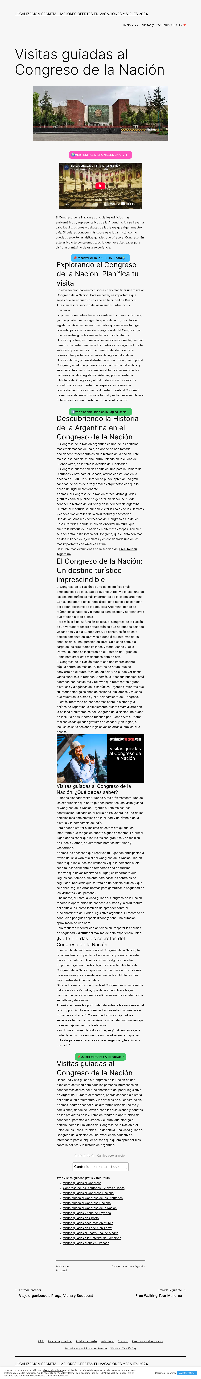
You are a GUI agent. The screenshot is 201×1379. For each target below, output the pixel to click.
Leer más (171, 1373)
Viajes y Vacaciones (53, 1370)
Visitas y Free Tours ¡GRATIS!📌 (164, 25)
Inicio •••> (130, 25)
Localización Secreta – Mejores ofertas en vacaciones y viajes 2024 (81, 1364)
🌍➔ (100, 155)
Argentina (140, 1266)
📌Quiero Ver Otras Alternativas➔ (100, 1057)
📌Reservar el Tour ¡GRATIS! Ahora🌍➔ (100, 258)
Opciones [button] (160, 1373)
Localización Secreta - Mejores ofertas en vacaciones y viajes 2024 (81, 14)
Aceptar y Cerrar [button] (187, 1373)
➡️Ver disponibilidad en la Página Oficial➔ (100, 411)
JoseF (63, 1270)
